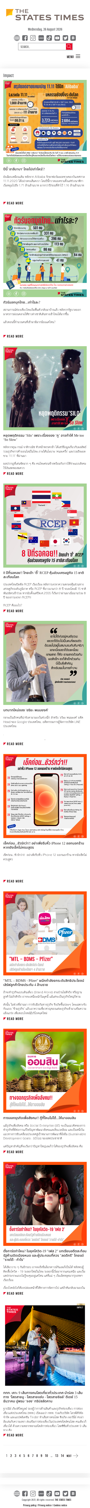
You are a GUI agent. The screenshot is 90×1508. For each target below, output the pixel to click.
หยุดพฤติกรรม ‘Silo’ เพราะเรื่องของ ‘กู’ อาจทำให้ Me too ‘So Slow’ (43, 437)
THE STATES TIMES (63, 1499)
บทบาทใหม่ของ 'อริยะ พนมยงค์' (25, 710)
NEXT (69, 1456)
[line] (42, 37)
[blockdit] (72, 37)
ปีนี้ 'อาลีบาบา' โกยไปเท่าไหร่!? (24, 169)
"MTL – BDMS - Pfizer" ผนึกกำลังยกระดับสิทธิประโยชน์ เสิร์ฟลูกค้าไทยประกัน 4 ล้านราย (43, 983)
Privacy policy (30, 1505)
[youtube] (58, 37)
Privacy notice (45, 1505)
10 (46, 1455)
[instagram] (34, 37)
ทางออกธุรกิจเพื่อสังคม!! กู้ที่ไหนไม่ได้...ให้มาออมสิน (39, 1118)
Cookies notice (60, 1505)
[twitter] (65, 37)
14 (62, 1455)
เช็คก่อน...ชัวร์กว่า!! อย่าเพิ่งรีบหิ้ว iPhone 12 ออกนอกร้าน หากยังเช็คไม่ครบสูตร (43, 845)
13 (56, 1455)
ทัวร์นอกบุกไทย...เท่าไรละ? (21, 302)
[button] (74, 56)
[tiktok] (50, 37)
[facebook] (25, 37)
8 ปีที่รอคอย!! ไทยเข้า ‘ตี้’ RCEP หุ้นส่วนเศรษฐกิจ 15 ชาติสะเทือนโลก (43, 575)
